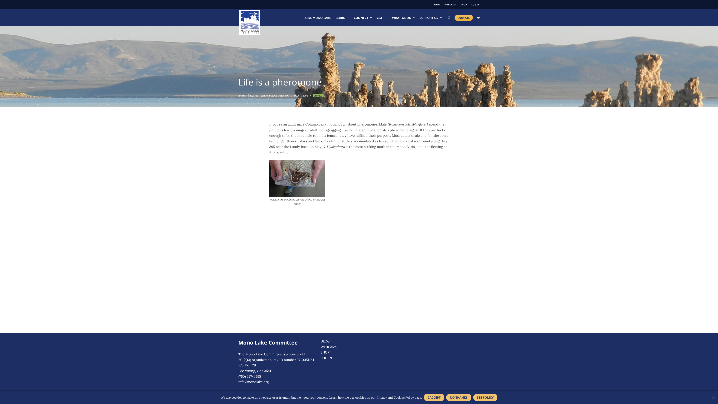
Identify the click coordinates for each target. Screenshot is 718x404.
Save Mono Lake (318, 18)
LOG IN (475, 4)
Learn (341, 18)
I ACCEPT (434, 397)
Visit (380, 18)
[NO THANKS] (713, 397)
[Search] (449, 17)
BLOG (436, 4)
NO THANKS (459, 397)
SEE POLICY (485, 397)
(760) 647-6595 (249, 376)
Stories (318, 95)
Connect (361, 18)
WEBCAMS (450, 4)
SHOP (464, 4)
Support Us (429, 18)
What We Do (401, 18)
